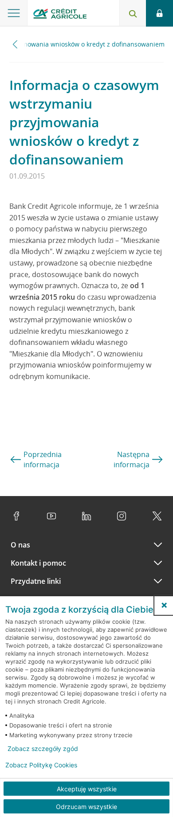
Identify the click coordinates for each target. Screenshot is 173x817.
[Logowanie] (159, 13)
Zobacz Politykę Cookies (41, 765)
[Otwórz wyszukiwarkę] (132, 13)
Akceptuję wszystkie (87, 789)
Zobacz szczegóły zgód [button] (43, 748)
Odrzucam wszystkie (86, 806)
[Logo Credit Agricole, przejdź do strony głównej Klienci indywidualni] (59, 14)
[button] (164, 605)
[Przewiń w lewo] (15, 44)
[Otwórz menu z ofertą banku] (14, 13)
